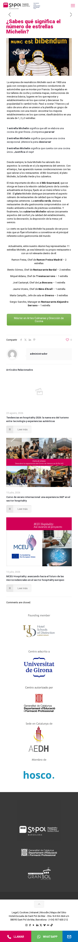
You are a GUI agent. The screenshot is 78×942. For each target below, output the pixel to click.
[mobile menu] (73, 5)
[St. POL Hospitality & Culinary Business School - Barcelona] (22, 5)
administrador (39, 353)
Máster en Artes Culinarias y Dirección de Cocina (39, 320)
